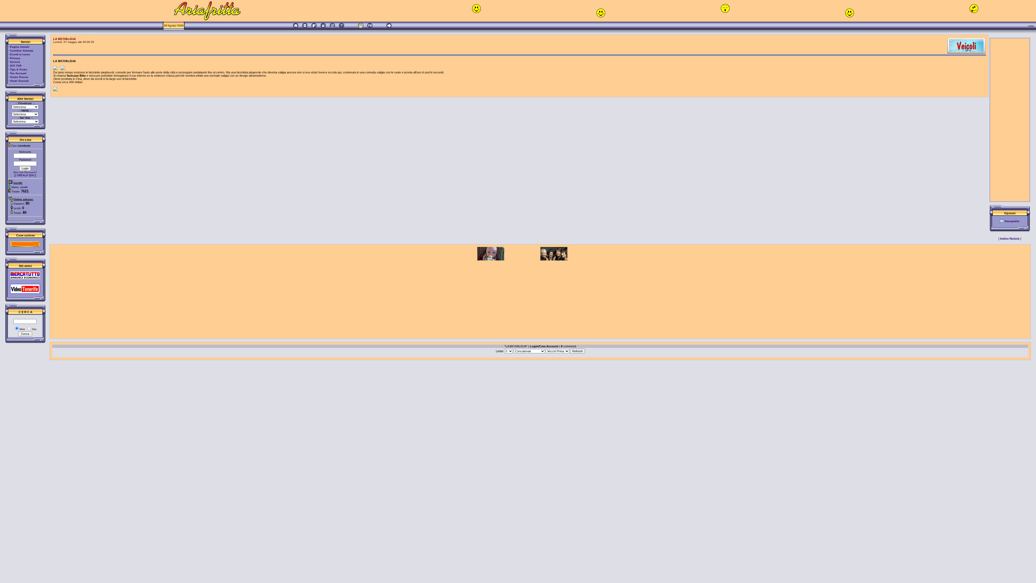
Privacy (15, 58)
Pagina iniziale (19, 46)
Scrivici (15, 61)
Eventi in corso (20, 54)
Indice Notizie (1010, 238)
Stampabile (1012, 221)
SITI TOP (16, 65)
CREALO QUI (25, 175)
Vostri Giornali (19, 80)
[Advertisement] (1010, 120)
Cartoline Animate (21, 50)
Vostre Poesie (19, 77)
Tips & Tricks (18, 69)
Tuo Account (18, 73)
